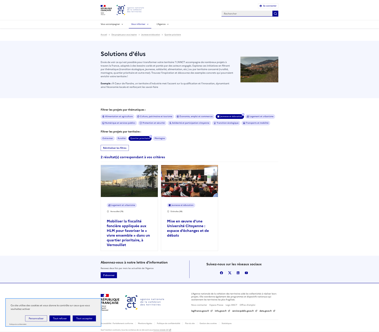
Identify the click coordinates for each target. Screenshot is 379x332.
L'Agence (161, 24)
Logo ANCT (231, 305)
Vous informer (138, 24)
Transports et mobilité (257, 123)
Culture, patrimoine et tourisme (156, 116)
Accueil (104, 34)
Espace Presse (216, 305)
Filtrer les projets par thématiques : (123, 110)
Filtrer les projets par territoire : (121, 132)
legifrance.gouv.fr (200, 310)
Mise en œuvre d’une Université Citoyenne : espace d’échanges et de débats (188, 228)
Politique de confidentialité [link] (17, 324)
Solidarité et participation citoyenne (190, 123)
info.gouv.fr (221, 310)
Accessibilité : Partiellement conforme (117, 323)
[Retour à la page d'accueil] (130, 10)
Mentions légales (145, 323)
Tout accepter (84, 318)
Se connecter (270, 5)
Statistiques (227, 323)
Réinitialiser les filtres (114, 148)
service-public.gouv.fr (243, 310)
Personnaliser (36, 318)
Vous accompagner (110, 24)
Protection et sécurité (154, 123)
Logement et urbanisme (261, 116)
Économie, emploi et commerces (196, 116)
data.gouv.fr (266, 310)
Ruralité (122, 138)
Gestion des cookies (208, 323)
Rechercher (275, 14)
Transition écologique (228, 123)
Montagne (160, 138)
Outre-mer (107, 138)
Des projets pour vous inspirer (124, 34)
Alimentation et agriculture (119, 116)
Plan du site (190, 323)
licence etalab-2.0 (160, 330)
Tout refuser (60, 318)
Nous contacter (199, 305)
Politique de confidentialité (168, 323)
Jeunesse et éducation (150, 34)
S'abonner (109, 275)
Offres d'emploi (247, 305)
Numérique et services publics (120, 123)
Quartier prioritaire (172, 34)
